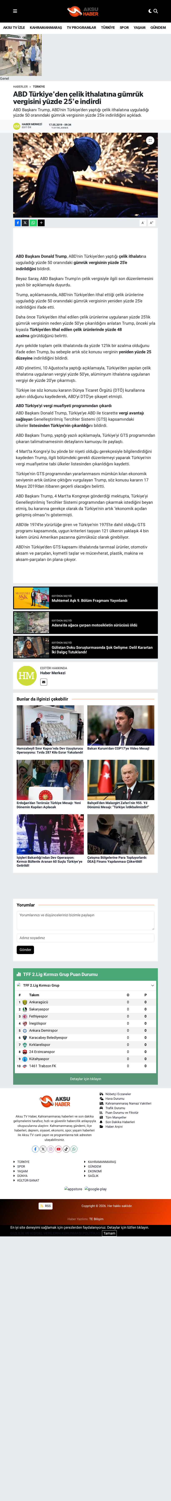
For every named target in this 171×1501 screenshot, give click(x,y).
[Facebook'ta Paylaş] (18, 223)
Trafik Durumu (115, 1108)
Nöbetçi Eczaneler (118, 1094)
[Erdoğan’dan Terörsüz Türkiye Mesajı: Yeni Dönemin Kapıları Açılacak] (50, 780)
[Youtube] (58, 1149)
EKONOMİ (95, 1171)
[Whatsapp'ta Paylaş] (33, 223)
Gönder (25, 950)
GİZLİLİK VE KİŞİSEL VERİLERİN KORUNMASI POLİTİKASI (55, 1233)
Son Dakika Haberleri (120, 1122)
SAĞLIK (93, 1176)
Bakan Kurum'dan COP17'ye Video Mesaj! (118, 748)
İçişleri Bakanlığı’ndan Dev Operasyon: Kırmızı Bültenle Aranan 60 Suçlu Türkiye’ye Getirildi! (49, 861)
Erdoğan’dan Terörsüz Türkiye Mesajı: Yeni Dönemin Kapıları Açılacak (49, 805)
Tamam (109, 1233)
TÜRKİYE (108, 28)
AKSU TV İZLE (14, 28)
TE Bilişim (96, 1219)
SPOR (124, 28)
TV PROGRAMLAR (81, 28)
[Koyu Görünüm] (150, 11)
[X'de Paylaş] (25, 223)
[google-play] (96, 1189)
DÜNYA (22, 1176)
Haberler (20, 86)
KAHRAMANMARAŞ (46, 28)
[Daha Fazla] (41, 223)
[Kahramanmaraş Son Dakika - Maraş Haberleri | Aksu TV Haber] (82, 11)
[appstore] (74, 1189)
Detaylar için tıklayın (85, 1079)
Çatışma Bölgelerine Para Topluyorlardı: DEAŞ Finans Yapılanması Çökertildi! (117, 859)
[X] (43, 1149)
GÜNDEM (158, 28)
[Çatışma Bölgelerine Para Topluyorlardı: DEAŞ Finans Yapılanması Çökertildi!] (121, 834)
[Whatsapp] (73, 1149)
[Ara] (155, 11)
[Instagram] (50, 1149)
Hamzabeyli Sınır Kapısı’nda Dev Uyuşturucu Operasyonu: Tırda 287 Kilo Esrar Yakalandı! (50, 750)
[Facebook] (35, 1149)
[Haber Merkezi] (27, 675)
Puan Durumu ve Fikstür (122, 1113)
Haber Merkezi (52, 673)
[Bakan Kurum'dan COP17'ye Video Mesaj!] (121, 725)
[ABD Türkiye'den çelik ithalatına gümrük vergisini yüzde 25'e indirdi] (85, 175)
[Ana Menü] (15, 11)
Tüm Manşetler (116, 1117)
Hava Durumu (115, 1099)
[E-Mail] (43, 682)
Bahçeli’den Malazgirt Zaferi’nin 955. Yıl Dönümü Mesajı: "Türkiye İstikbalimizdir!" (118, 805)
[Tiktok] (66, 1149)
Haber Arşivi (114, 1127)
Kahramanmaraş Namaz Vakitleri (128, 1103)
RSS (47, 1206)
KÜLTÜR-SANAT (28, 1180)
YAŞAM (139, 28)
